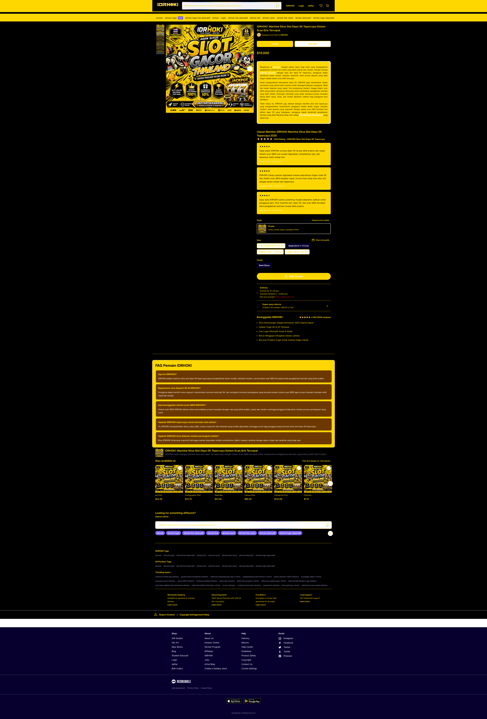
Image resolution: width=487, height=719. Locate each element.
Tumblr (287, 651)
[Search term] (277, 5)
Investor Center (212, 642)
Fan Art (175, 642)
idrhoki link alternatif (238, 18)
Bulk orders (177, 668)
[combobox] (231, 5)
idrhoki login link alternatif (197, 18)
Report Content (167, 614)
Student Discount (180, 655)
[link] (160, 533)
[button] (160, 29)
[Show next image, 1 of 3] (249, 68)
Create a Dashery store (216, 668)
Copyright (246, 660)
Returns (245, 642)
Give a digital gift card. (284, 297)
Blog (174, 651)
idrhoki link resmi (285, 18)
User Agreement (178, 688)
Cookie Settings (249, 668)
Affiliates (209, 651)
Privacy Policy (193, 688)
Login (174, 660)
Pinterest (288, 656)
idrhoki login (173, 18)
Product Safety (248, 655)
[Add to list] (180, 468)
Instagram (288, 638)
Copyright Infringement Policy (194, 614)
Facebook (288, 642)
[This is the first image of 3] (169, 68)
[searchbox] (243, 525)
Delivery (245, 638)
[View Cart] (328, 6)
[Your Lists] (321, 6)
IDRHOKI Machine (268, 73)
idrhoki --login (219, 18)
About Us (209, 638)
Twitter (287, 647)
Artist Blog (210, 664)
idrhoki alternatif (303, 18)
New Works (177, 647)
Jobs (207, 660)
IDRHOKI (276, 67)
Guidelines (246, 651)
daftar (175, 664)
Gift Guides (177, 638)
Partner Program (213, 647)
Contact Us (246, 664)
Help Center (247, 647)
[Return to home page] (167, 5)
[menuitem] (159, 17)
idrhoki (159, 18)
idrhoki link (255, 18)
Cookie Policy (206, 688)
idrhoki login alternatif (323, 18)
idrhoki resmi (268, 18)
